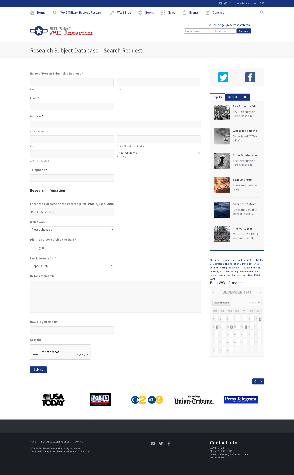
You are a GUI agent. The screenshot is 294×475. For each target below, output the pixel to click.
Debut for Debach (244, 204)
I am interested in (43, 258)
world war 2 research (231, 275)
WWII (212, 278)
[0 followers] (223, 77)
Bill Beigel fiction (231, 263)
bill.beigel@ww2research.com (232, 25)
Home (33, 442)
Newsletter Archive (246, 3)
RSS (262, 3)
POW (222, 271)
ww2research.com (224, 457)
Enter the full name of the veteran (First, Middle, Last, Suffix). (73, 204)
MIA (217, 267)
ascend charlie (230, 259)
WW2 (257, 275)
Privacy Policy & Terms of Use (55, 442)
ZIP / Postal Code (39, 160)
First (32, 89)
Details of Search (42, 276)
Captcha (35, 340)
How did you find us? (44, 322)
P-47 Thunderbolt (246, 267)
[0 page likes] (250, 77)
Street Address (38, 131)
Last (119, 89)
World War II (249, 275)
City (32, 146)
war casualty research (236, 271)
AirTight (87, 451)
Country (121, 156)
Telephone (38, 170)
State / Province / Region (131, 146)
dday (249, 263)
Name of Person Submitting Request (56, 73)
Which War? (39, 222)
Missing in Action (228, 267)
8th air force (216, 259)
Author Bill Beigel (247, 259)
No (43, 248)
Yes (35, 248)
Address (36, 116)
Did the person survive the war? (53, 239)
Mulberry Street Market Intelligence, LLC (60, 451)
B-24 (258, 259)
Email (34, 98)
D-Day (243, 263)
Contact (79, 442)
